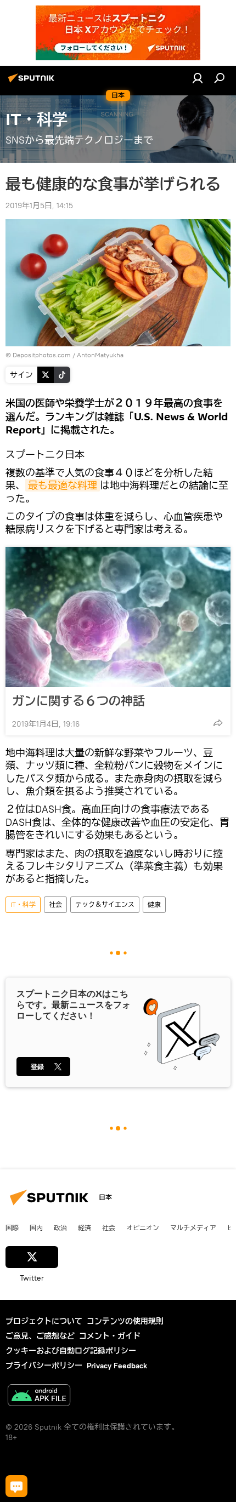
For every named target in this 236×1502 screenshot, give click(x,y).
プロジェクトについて (43, 1321)
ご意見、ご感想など (40, 1336)
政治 (60, 1227)
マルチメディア (193, 1227)
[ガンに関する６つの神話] (118, 617)
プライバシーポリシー (43, 1365)
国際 (12, 1227)
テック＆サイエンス (104, 904)
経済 (84, 1227)
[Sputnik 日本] (32, 82)
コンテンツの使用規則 (125, 1321)
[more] (218, 723)
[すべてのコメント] (16, 1486)
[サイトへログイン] (198, 78)
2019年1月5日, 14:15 (39, 205)
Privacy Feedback (117, 1365)
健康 (154, 904)
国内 (36, 1227)
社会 (55, 904)
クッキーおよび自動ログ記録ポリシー (70, 1351)
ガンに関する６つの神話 (78, 701)
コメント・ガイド (110, 1336)
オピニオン (142, 1227)
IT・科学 (23, 904)
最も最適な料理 (62, 485)
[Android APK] (39, 1396)
